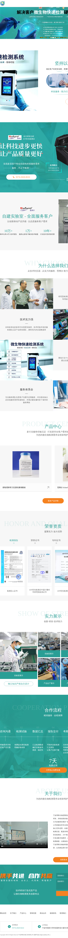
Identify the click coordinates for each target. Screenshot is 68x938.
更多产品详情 (53, 501)
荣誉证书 (35, 540)
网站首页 (3, 913)
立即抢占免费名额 (53, 770)
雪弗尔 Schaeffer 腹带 (11, 487)
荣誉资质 (33, 913)
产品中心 (23, 913)
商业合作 (43, 913)
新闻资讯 (53, 913)
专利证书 (56, 540)
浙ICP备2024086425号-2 (43, 935)
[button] (51, 37)
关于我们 (13, 913)
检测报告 (14, 540)
